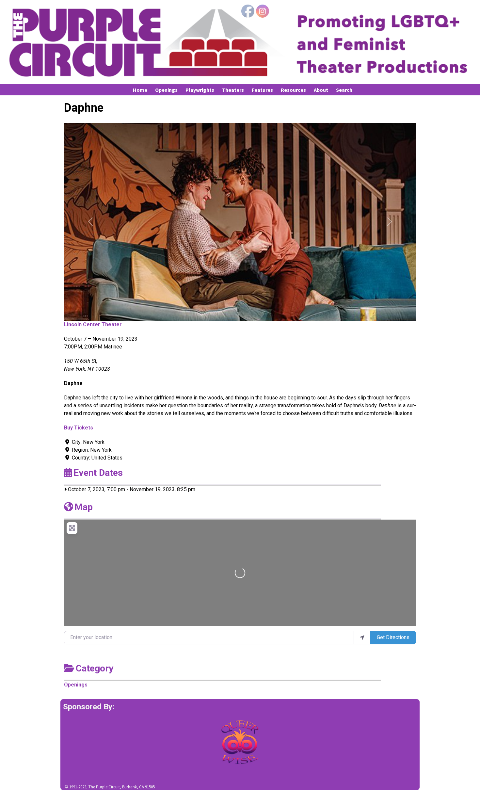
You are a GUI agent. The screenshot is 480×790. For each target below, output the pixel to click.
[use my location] (362, 637)
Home (140, 90)
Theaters (233, 90)
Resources (293, 90)
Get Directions (393, 637)
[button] (90, 222)
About (321, 90)
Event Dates (98, 472)
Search (344, 90)
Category (94, 668)
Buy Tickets (78, 428)
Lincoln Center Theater (93, 324)
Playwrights (199, 90)
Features (262, 90)
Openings (166, 90)
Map (83, 507)
